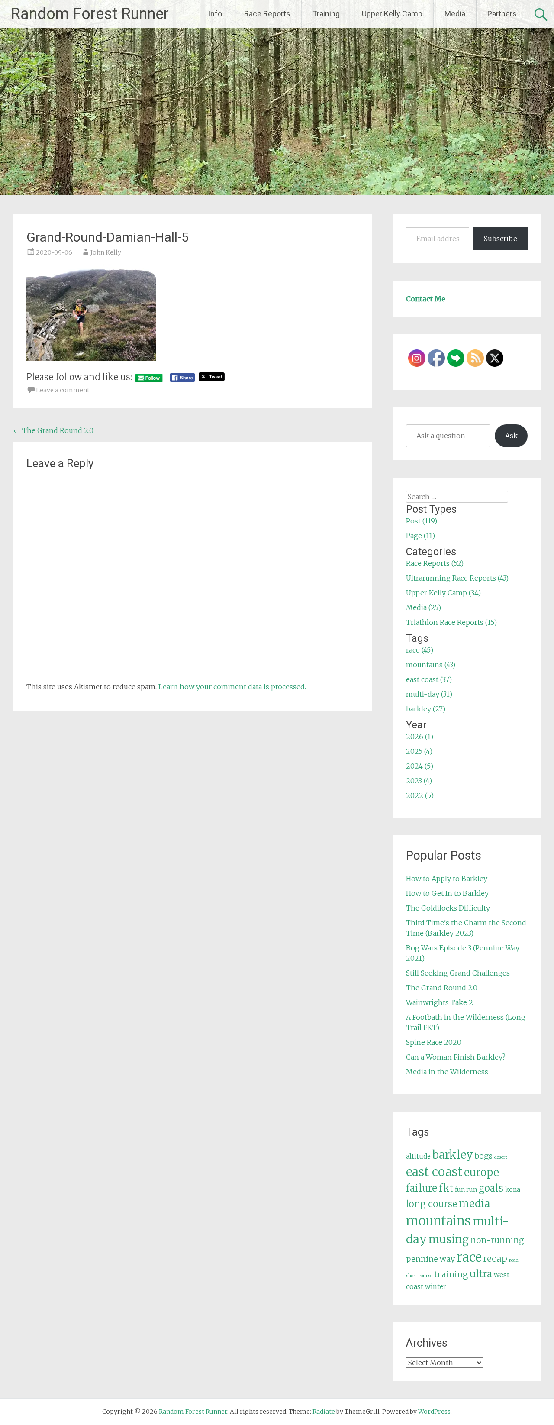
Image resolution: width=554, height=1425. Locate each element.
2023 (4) (419, 780)
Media (454, 13)
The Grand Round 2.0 (53, 430)
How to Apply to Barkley (446, 878)
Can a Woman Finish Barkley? (456, 1057)
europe (481, 1172)
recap (495, 1258)
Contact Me (425, 298)
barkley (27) (425, 708)
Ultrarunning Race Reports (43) (457, 578)
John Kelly (105, 252)
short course (419, 1276)
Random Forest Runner (90, 14)
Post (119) (421, 521)
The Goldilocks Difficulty (448, 908)
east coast (434, 1171)
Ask (511, 435)
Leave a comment (63, 390)
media (474, 1203)
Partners (502, 13)
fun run (466, 1189)
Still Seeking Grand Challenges (458, 973)
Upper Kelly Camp (392, 13)
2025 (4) (419, 751)
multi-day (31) (429, 694)
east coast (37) (429, 679)
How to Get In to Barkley (447, 893)
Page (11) (420, 535)
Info (215, 13)
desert (500, 1157)
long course (431, 1204)
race (469, 1257)
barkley (452, 1155)
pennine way (430, 1259)
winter (435, 1287)
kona (512, 1189)
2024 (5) (419, 766)
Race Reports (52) (435, 563)
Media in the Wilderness (447, 1071)
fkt (446, 1188)
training (451, 1274)
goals (491, 1188)
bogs (484, 1156)
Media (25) (423, 607)
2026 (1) (419, 736)
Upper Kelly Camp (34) (443, 592)
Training (326, 13)
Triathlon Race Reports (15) (451, 622)
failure (421, 1188)
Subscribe (500, 238)
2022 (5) (420, 795)
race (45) (419, 650)
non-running (497, 1240)
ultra (481, 1274)
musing (448, 1239)
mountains (438, 1221)
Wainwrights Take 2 (439, 1002)
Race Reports (267, 13)
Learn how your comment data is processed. (232, 686)
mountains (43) (430, 664)
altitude (418, 1156)
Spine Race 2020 (433, 1042)
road (514, 1260)
